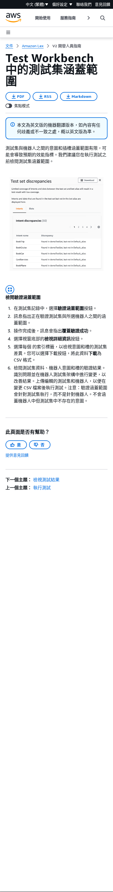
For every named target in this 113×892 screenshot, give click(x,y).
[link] (66, 46)
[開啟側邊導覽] (8, 32)
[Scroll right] (88, 17)
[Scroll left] (31, 17)
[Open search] (103, 17)
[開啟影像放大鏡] (9, 289)
